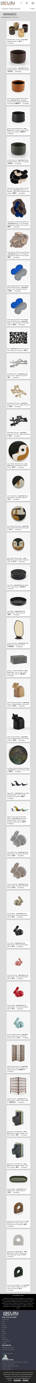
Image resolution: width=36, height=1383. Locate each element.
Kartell (3, 1331)
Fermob (4, 1325)
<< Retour (32, 8)
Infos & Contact (6, 1368)
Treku (3, 1329)
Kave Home (5, 1339)
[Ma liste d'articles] (21, 3)
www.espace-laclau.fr (7, 1370)
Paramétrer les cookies (8, 1364)
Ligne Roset (5, 8)
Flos (3, 1335)
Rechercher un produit (8, 1347)
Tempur (4, 1337)
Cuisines (4, 1343)
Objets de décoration (15, 8)
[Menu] (33, 3)
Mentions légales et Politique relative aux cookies (15, 1362)
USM (3, 1323)
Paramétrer (17, 1380)
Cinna (3, 1321)
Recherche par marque (8, 1349)
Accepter (25, 1380)
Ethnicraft (4, 1327)
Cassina (4, 1333)
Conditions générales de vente (10, 1366)
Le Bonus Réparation (7, 1353)
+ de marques (6, 1341)
